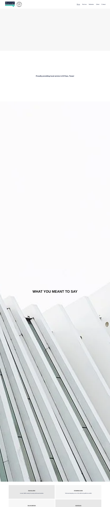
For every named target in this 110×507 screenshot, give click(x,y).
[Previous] (5, 291)
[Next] (105, 291)
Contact (103, 4)
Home (78, 4)
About (97, 4)
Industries (91, 4)
